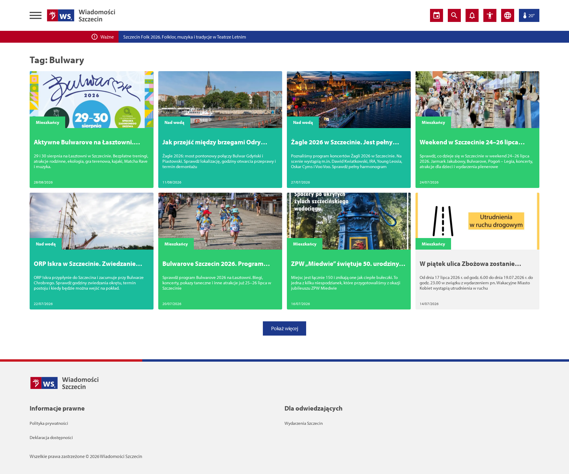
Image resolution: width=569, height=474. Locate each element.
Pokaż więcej (284, 328)
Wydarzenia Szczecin (303, 423)
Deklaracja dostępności (51, 437)
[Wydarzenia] (436, 15)
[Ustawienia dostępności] (489, 15)
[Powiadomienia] (472, 15)
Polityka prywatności (49, 423)
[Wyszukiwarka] (454, 15)
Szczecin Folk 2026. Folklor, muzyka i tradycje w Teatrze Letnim (184, 37)
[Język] (507, 15)
